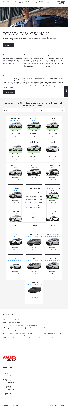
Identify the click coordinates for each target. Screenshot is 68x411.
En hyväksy (34, 217)
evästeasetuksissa (33, 208)
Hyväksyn (34, 213)
